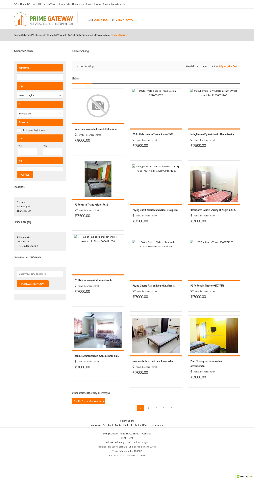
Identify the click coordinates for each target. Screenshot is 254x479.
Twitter (118, 425)
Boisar (20, 202)
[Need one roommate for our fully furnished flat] (98, 106)
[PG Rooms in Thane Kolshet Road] (98, 179)
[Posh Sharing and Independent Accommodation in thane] (214, 335)
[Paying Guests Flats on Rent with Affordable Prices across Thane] (156, 260)
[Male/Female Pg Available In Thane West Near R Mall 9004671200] (214, 108)
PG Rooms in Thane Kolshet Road (91, 204)
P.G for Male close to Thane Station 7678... (153, 134)
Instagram (96, 425)
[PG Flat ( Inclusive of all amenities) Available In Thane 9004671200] (98, 254)
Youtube (159, 425)
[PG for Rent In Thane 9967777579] (214, 260)
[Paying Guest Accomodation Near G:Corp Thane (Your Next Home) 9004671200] (156, 184)
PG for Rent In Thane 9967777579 (207, 285)
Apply (25, 174)
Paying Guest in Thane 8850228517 (121, 433)
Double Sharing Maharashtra (89, 401)
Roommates (23, 241)
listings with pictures (34, 130)
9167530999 (124, 19)
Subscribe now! (33, 283)
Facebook (108, 425)
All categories (24, 237)
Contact (146, 433)
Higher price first (228, 66)
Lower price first (209, 66)
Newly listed (192, 66)
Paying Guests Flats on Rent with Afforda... (154, 285)
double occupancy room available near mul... (97, 356)
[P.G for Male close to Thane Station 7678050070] (156, 108)
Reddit (138, 425)
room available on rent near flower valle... (153, 361)
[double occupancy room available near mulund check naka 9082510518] (98, 330)
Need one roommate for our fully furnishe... (96, 129)
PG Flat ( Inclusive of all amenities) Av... (94, 280)
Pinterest (148, 425)
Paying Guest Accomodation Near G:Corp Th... (155, 210)
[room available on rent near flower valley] (156, 335)
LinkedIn (128, 425)
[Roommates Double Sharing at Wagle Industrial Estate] (214, 184)
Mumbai (21, 206)
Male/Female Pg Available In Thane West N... (212, 134)
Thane (20, 210)
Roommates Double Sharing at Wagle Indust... (213, 210)
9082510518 (102, 19)
